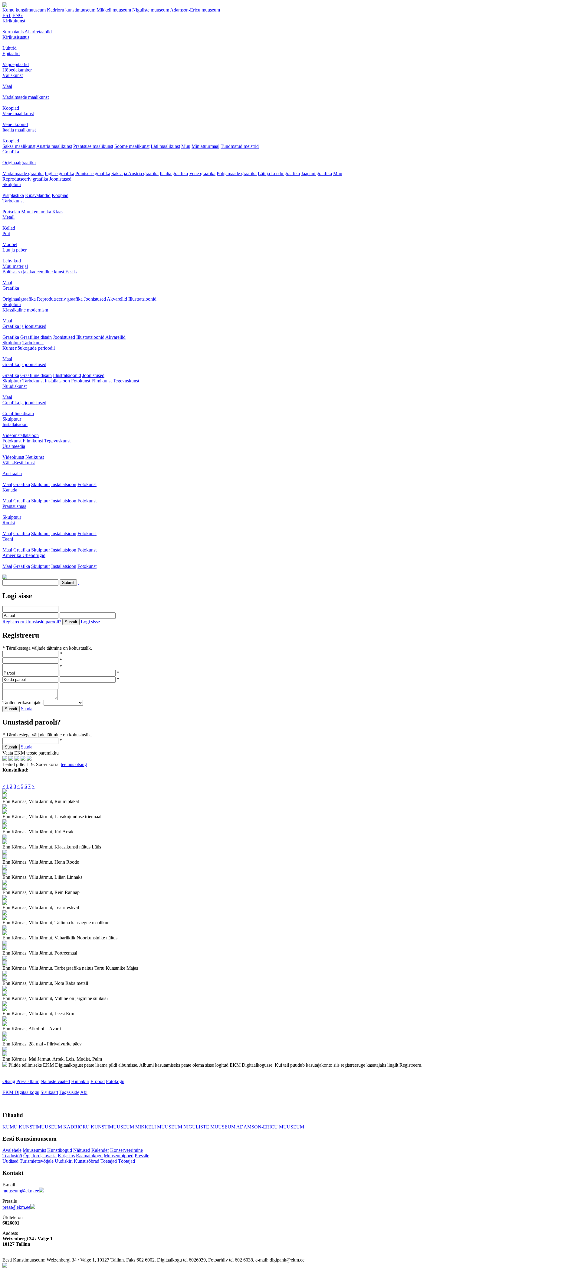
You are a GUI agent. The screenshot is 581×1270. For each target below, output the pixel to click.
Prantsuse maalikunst (93, 146)
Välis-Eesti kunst (18, 462)
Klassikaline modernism (25, 309)
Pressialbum (27, 1081)
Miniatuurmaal (205, 146)
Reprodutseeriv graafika (25, 179)
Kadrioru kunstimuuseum (71, 9)
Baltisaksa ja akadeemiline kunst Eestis (39, 271)
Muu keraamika (36, 211)
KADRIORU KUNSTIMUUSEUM (98, 1126)
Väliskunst (12, 75)
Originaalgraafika (19, 162)
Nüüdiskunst (14, 386)
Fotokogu (115, 1081)
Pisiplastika (13, 195)
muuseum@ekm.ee (20, 1190)
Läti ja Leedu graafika (279, 173)
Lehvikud (11, 260)
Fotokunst (80, 380)
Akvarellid (117, 299)
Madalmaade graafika (23, 173)
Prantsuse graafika (92, 173)
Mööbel (9, 244)
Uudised (10, 1161)
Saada (26, 708)
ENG (17, 15)
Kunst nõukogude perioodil (28, 348)
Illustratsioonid (142, 299)
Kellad (8, 228)
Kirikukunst (13, 20)
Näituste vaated (55, 1081)
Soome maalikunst (131, 146)
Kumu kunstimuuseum (24, 9)
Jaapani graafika (316, 173)
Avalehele (11, 1150)
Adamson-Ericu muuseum (195, 9)
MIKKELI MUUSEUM (158, 1126)
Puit (6, 233)
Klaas (57, 211)
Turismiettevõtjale (37, 1161)
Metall (8, 217)
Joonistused (60, 179)
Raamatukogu (89, 1155)
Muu (185, 146)
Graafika (10, 151)
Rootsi (8, 522)
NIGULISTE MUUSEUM (209, 1126)
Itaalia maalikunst (19, 129)
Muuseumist (34, 1150)
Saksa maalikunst (18, 146)
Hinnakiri (80, 1081)
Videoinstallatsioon (20, 435)
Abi (83, 1092)
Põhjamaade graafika (237, 173)
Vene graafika (202, 173)
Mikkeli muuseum (114, 9)
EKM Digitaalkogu (20, 1092)
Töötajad (126, 1161)
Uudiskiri (64, 1161)
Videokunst (13, 457)
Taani (7, 539)
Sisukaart (49, 1092)
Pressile (142, 1155)
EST (6, 15)
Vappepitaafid (15, 64)
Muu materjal (15, 266)
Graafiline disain (36, 337)
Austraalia (12, 473)
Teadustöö (12, 1155)
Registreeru (13, 621)
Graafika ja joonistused (24, 326)
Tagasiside (69, 1092)
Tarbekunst (13, 200)
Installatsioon (57, 380)
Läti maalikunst (165, 146)
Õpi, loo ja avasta (40, 1155)
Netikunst (34, 457)
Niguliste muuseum (150, 9)
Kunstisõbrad (86, 1161)
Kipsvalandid (38, 195)
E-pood (97, 1081)
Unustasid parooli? (43, 621)
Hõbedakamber (17, 69)
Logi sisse (90, 621)
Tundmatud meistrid (240, 146)
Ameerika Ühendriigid (23, 555)
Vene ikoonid (15, 124)
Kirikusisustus (15, 37)
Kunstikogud (59, 1150)
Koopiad (10, 108)
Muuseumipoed (118, 1155)
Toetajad (108, 1161)
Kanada (9, 489)
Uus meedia (13, 446)
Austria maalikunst (54, 146)
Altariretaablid (38, 31)
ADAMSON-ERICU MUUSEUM (270, 1126)
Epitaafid (11, 53)
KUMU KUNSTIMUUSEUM (32, 1126)
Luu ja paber (14, 249)
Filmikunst (101, 380)
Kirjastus (66, 1155)
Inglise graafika (59, 173)
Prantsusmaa (14, 506)
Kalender (100, 1150)
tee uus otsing (74, 764)
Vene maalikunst (18, 113)
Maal (7, 86)
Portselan (11, 211)
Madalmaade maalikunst (25, 97)
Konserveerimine (126, 1150)
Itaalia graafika (174, 173)
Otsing (8, 1081)
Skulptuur (11, 184)
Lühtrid (9, 48)
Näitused (81, 1150)
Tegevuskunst (126, 380)
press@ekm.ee (16, 1207)
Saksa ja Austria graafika (135, 173)
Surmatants (13, 31)
